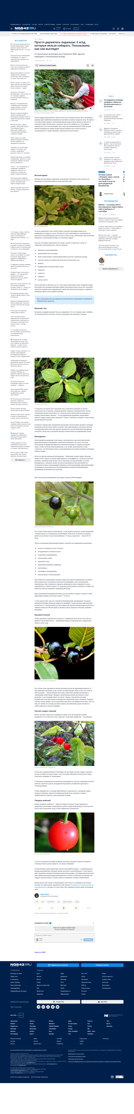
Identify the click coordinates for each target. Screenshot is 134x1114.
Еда (43, 901)
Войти (41, 940)
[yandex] (57, 1007)
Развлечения (85, 988)
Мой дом (63, 985)
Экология (105, 982)
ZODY (82, 24)
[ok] (48, 1007)
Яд (58, 901)
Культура (63, 979)
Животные (40, 991)
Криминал (64, 976)
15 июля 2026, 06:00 (40, 60)
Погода (34, 24)
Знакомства (26, 24)
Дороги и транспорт (43, 985)
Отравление (50, 901)
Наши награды (15, 982)
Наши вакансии (15, 985)
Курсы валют (74, 24)
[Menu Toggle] (11, 28)
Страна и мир (106, 979)
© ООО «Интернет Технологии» (39, 1077)
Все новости (21, 41)
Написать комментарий (47, 65)
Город (38, 982)
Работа (83, 985)
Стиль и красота (107, 976)
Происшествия (86, 982)
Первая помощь (67, 901)
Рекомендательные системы (75, 1059)
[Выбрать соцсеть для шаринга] (92, 65)
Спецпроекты (106, 988)
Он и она (84, 973)
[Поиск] (113, 28)
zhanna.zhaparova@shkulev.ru (18, 1070)
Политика (84, 979)
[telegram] (38, 1007)
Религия (84, 991)
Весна (39, 979)
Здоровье (40, 994)
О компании (14, 979)
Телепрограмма (49, 24)
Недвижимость (15, 24)
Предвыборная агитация (18, 991)
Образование (65, 994)
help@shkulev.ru (22, 1065)
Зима (62, 973)
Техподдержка (15, 988)
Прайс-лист (14, 976)
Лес (37, 901)
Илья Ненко (44, 894)
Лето (62, 982)
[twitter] (53, 1007)
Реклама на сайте (16, 973)
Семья (83, 994)
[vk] (43, 1007)
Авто (38, 973)
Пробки (67, 29)
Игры (96, 24)
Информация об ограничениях (76, 1054)
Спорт (104, 973)
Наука (62, 988)
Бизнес (39, 976)
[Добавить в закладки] (88, 65)
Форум (40, 24)
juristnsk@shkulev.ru (52, 1064)
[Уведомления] (118, 28)
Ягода (77, 901)
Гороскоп (65, 24)
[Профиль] (122, 28)
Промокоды (89, 24)
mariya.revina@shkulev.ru (16, 1073)
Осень (83, 976)
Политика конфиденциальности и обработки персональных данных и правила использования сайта (94, 1061)
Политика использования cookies (77, 1056)
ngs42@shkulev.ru (31, 1062)
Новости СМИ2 (40, 952)
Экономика (105, 985)
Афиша (58, 24)
